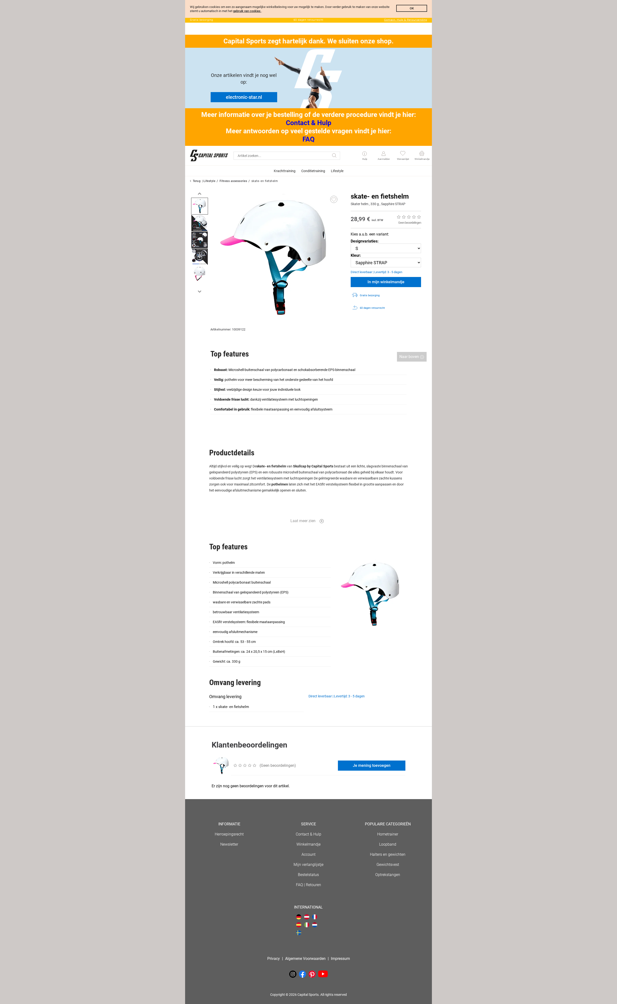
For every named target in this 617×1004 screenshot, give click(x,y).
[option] (199, 206)
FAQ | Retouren (308, 885)
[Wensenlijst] (402, 154)
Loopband (387, 844)
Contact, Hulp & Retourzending (405, 19)
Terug (197, 181)
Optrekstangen (387, 874)
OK (412, 8)
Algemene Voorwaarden (305, 958)
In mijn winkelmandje (386, 282)
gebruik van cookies (247, 11)
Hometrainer (387, 834)
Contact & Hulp (308, 123)
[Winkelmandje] (421, 154)
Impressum (340, 958)
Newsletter (229, 844)
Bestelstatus (308, 874)
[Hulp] (364, 154)
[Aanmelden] (383, 154)
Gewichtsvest (387, 864)
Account (308, 854)
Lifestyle (209, 181)
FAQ (308, 139)
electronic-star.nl (244, 97)
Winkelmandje (308, 844)
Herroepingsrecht (229, 834)
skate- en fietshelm (264, 181)
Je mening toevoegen (371, 765)
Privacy (273, 958)
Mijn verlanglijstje (308, 864)
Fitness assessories (233, 181)
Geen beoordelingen (409, 222)
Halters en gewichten (387, 854)
